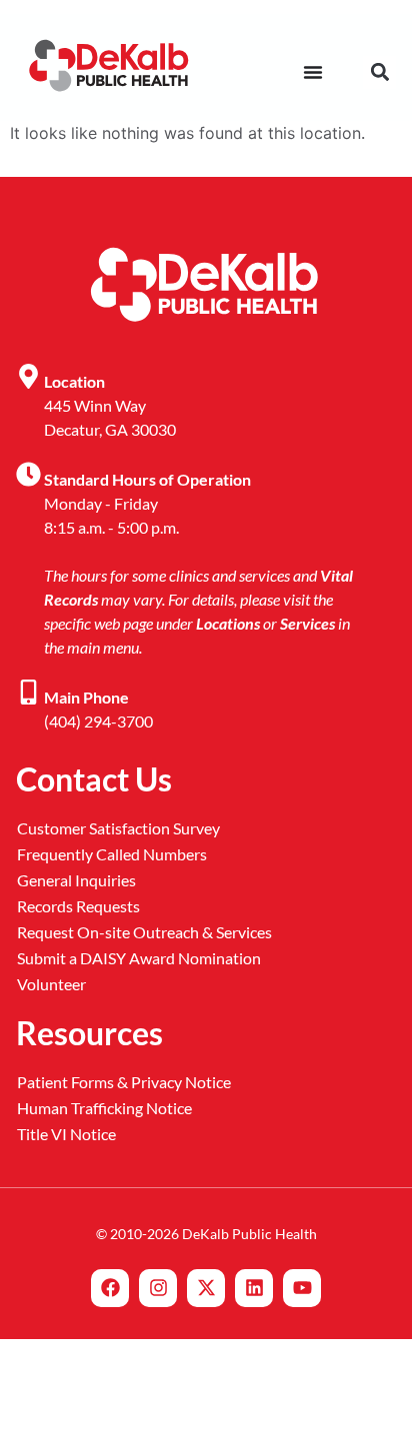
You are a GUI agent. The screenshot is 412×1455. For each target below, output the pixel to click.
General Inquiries (76, 879)
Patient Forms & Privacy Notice (124, 1081)
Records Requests (78, 905)
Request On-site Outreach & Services (144, 931)
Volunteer (51, 983)
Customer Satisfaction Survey (118, 827)
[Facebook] (110, 1288)
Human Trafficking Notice (104, 1107)
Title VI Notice (66, 1133)
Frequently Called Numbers (112, 853)
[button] (379, 72)
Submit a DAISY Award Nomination (139, 957)
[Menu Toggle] (313, 72)
